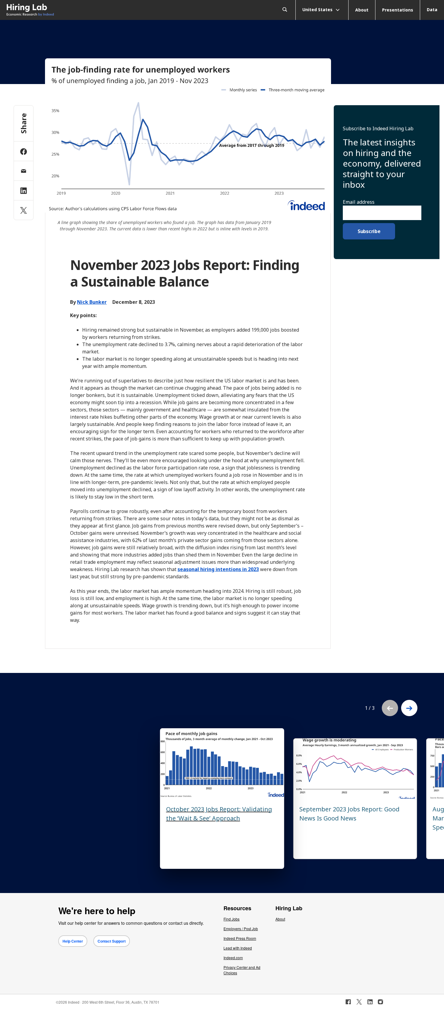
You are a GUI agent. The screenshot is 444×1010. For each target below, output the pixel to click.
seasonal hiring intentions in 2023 (218, 569)
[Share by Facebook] (24, 151)
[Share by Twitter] (24, 210)
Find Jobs (232, 918)
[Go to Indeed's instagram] (380, 1002)
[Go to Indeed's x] (359, 1002)
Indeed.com (233, 957)
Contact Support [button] (112, 941)
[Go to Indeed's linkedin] (370, 1002)
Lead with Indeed (238, 947)
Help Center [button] (73, 941)
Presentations (397, 10)
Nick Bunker (92, 302)
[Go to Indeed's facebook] (348, 1002)
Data (432, 9)
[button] (409, 708)
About (361, 10)
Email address (359, 202)
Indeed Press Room (240, 938)
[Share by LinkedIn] (24, 190)
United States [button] (318, 9)
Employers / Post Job (241, 928)
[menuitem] (55, 10)
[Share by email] (24, 171)
